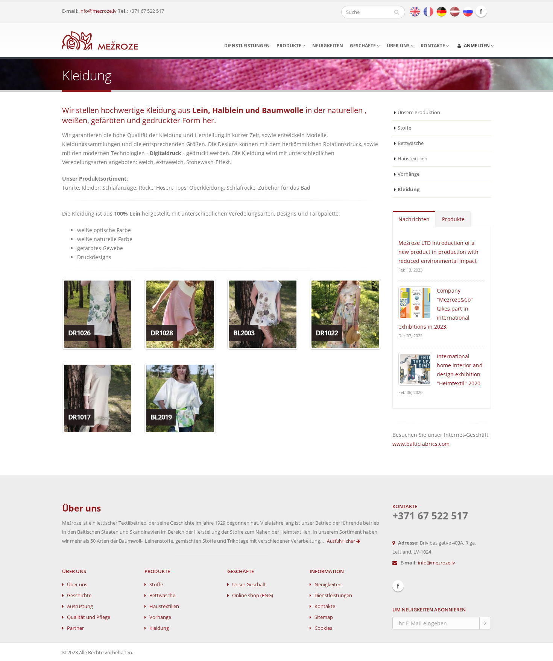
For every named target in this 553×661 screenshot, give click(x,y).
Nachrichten (414, 219)
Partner (75, 628)
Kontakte (433, 45)
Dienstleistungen (247, 45)
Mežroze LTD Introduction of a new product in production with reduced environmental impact (438, 251)
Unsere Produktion (419, 112)
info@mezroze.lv (98, 11)
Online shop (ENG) (252, 595)
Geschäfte (363, 45)
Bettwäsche (411, 143)
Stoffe (404, 128)
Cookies (323, 628)
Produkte (289, 45)
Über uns (399, 45)
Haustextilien (412, 158)
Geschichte (79, 595)
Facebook (481, 11)
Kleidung (159, 628)
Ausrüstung (80, 606)
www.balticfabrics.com (421, 443)
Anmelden (477, 45)
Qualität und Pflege (88, 617)
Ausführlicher (341, 541)
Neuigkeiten (327, 45)
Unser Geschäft (249, 584)
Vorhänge (408, 174)
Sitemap (323, 617)
